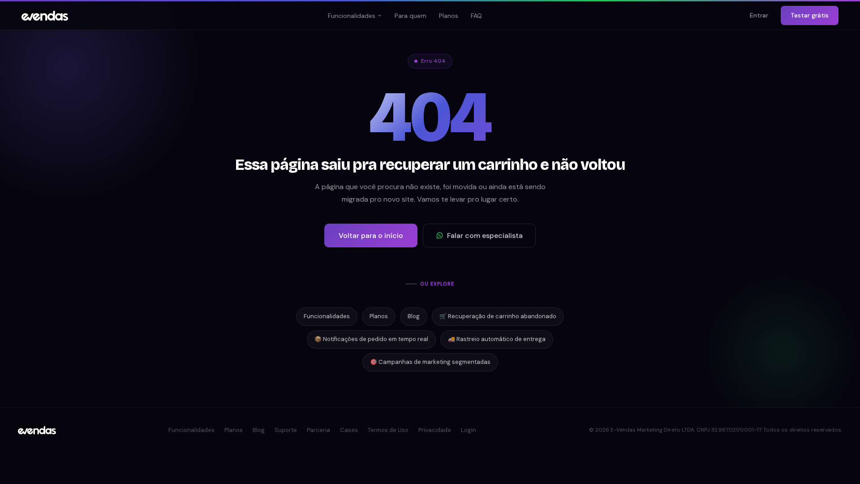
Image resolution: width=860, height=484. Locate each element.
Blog (414, 316)
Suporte (286, 430)
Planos (448, 16)
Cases (349, 430)
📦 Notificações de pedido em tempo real (371, 339)
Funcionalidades (351, 16)
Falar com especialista (485, 235)
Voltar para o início (371, 235)
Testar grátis (810, 15)
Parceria (318, 430)
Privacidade (434, 430)
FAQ (476, 16)
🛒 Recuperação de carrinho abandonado (497, 316)
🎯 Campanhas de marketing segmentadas (430, 362)
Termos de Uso (388, 430)
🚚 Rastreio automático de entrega (497, 339)
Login (468, 430)
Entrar (759, 15)
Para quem (410, 16)
